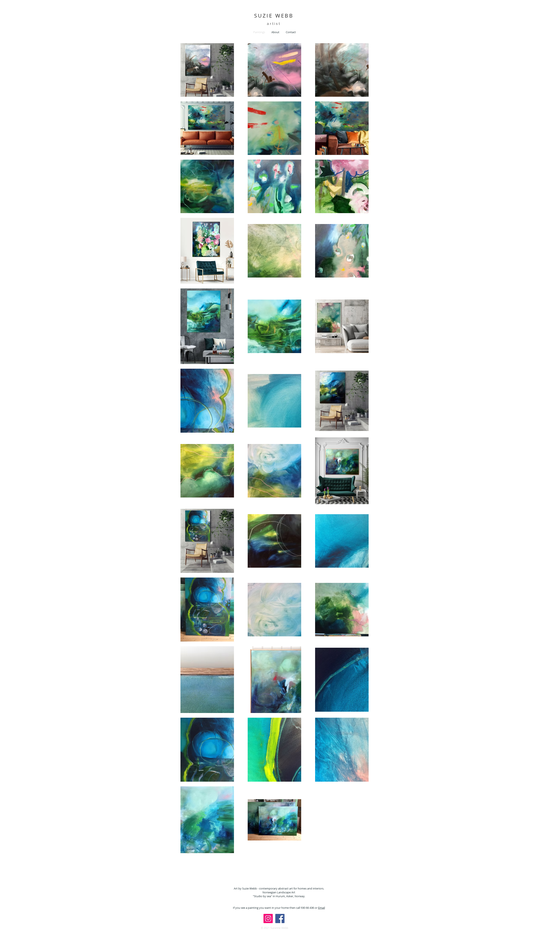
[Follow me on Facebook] (279, 918)
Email (321, 908)
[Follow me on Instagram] (268, 918)
